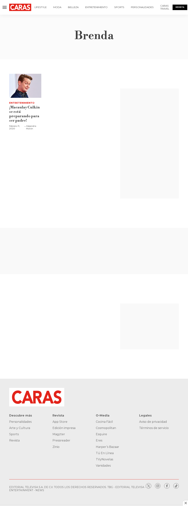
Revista (180, 7)
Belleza (73, 7)
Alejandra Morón (31, 127)
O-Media (102, 415)
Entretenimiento (96, 7)
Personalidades (142, 7)
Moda (57, 7)
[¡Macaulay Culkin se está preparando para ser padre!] (25, 86)
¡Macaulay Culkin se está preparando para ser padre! (24, 114)
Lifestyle (41, 7)
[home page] (20, 7)
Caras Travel (164, 7)
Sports (119, 7)
